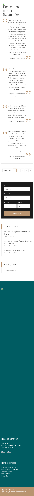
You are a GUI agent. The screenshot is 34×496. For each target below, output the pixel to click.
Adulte (6, 202)
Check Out (7, 194)
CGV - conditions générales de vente (14, 491)
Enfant (19, 202)
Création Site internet (9, 493)
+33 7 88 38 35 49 (7, 448)
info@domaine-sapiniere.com (11, 445)
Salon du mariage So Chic (14, 250)
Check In (7, 185)
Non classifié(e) (11, 270)
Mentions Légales (8, 489)
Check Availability (17, 213)
